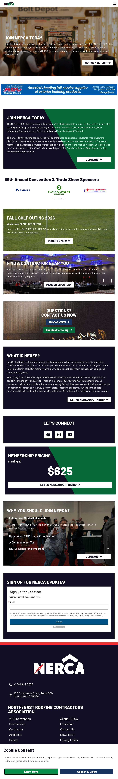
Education (66, 724)
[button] (115, 4)
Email (12, 602)
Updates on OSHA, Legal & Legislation (32, 536)
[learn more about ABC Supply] (59, 89)
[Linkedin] (70, 434)
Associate (15, 734)
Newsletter (67, 734)
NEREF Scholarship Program (26, 548)
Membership (17, 724)
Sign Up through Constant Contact (90, 615)
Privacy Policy (69, 740)
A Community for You (22, 542)
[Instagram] (59, 434)
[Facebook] (48, 434)
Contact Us (67, 729)
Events (13, 740)
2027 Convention (20, 718)
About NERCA (69, 718)
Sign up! (59, 622)
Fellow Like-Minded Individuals (27, 518)
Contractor (16, 729)
